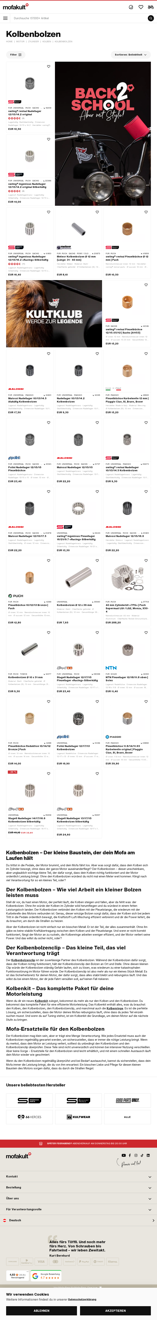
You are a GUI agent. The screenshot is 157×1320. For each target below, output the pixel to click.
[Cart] (150, 7)
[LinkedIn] (148, 1155)
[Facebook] (129, 1155)
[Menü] (27, 1272)
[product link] (29, 97)
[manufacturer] (29, 1101)
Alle (127, 1117)
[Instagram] (136, 1155)
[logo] (16, 6)
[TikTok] (142, 1155)
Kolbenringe (115, 1008)
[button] (78, 1176)
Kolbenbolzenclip (23, 960)
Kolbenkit (41, 1001)
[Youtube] (123, 1155)
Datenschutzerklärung (82, 1299)
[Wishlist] (141, 7)
